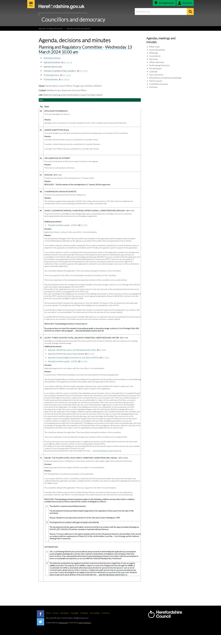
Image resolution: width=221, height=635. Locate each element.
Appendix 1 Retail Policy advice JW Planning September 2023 (77, 350)
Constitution (155, 56)
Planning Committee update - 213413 (67, 225)
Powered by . (79, 622)
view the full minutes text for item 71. (113, 575)
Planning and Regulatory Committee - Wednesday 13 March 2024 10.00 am (85, 49)
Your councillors (156, 74)
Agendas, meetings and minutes (51, 28)
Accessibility (95, 613)
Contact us (106, 613)
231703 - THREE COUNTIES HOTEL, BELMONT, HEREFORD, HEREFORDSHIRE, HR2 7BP (86, 338)
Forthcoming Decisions (159, 65)
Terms (48, 613)
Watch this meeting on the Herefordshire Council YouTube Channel (72, 95)
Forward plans (155, 68)
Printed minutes (56, 79)
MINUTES (52, 175)
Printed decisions (57, 75)
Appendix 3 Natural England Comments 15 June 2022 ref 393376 (78, 357)
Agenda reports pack (53, 66)
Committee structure (158, 84)
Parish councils (155, 81)
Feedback (84, 613)
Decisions (153, 59)
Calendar (153, 71)
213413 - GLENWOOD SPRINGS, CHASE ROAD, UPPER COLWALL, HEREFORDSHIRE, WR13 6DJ (89, 210)
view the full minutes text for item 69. (89, 330)
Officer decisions (156, 62)
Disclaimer (64, 613)
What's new (154, 46)
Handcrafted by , (57, 622)
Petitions (153, 87)
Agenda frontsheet (58, 62)
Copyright (74, 613)
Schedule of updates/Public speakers (66, 70)
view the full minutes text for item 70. (107, 451)
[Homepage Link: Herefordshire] (165, 614)
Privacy (56, 613)
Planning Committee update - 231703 (67, 361)
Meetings (153, 53)
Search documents (157, 49)
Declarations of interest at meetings (165, 77)
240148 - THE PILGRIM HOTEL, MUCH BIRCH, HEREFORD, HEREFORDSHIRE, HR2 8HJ (86, 458)
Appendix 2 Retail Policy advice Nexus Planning (71, 354)
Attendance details (52, 58)
